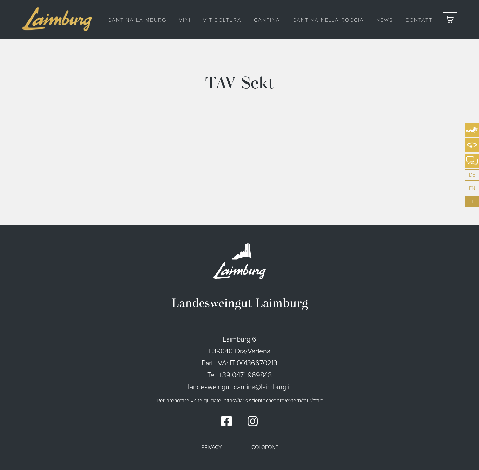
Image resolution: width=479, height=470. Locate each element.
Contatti (419, 19)
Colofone (264, 447)
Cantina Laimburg (137, 19)
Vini (185, 19)
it (472, 201)
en (472, 188)
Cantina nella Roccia (328, 19)
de (472, 175)
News (384, 19)
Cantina (267, 19)
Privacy (211, 447)
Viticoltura (222, 19)
